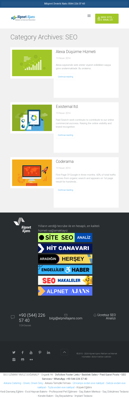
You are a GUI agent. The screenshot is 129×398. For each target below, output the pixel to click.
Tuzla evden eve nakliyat (61, 387)
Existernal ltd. (67, 106)
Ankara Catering (12, 383)
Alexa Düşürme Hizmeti (76, 51)
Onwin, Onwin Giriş (33, 383)
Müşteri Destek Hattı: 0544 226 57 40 (64, 4)
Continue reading (65, 77)
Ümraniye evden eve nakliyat (88, 383)
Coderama (65, 161)
